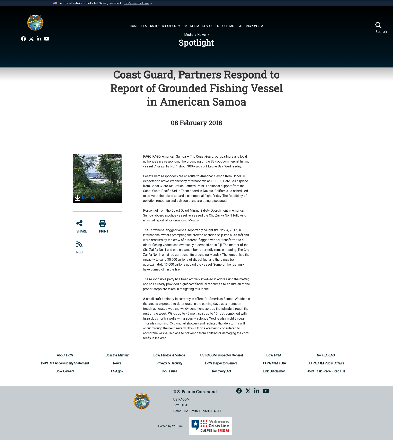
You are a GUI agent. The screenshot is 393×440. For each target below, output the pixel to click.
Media (189, 35)
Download (88, 198)
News (202, 35)
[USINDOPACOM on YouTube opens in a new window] (46, 39)
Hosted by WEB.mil (170, 426)
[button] (138, 3)
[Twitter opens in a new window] (31, 39)
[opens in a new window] (23, 39)
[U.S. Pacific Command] (35, 22)
